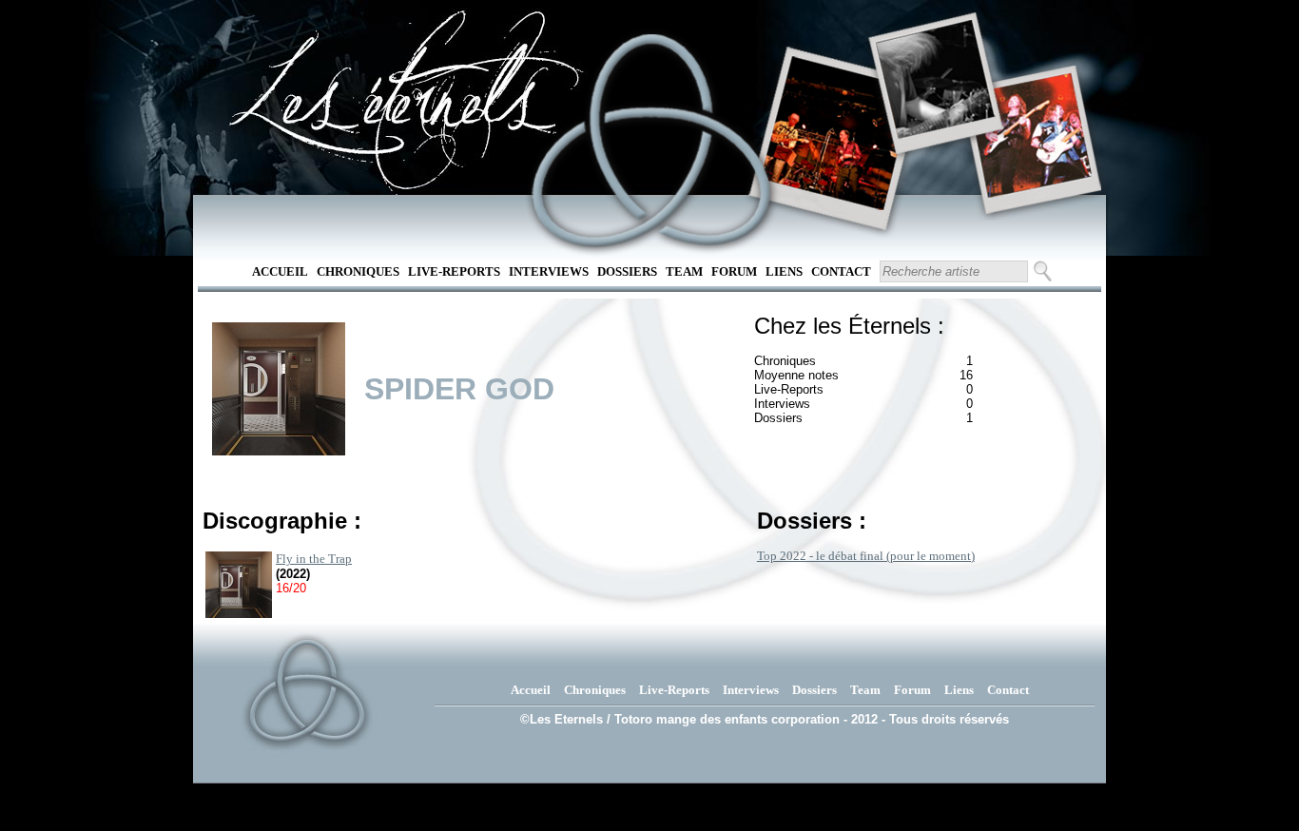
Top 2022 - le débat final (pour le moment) (866, 556)
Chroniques (358, 271)
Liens (784, 271)
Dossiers (627, 271)
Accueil (280, 271)
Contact (841, 271)
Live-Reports (454, 271)
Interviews (549, 271)
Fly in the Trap (314, 558)
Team (684, 271)
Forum (734, 271)
